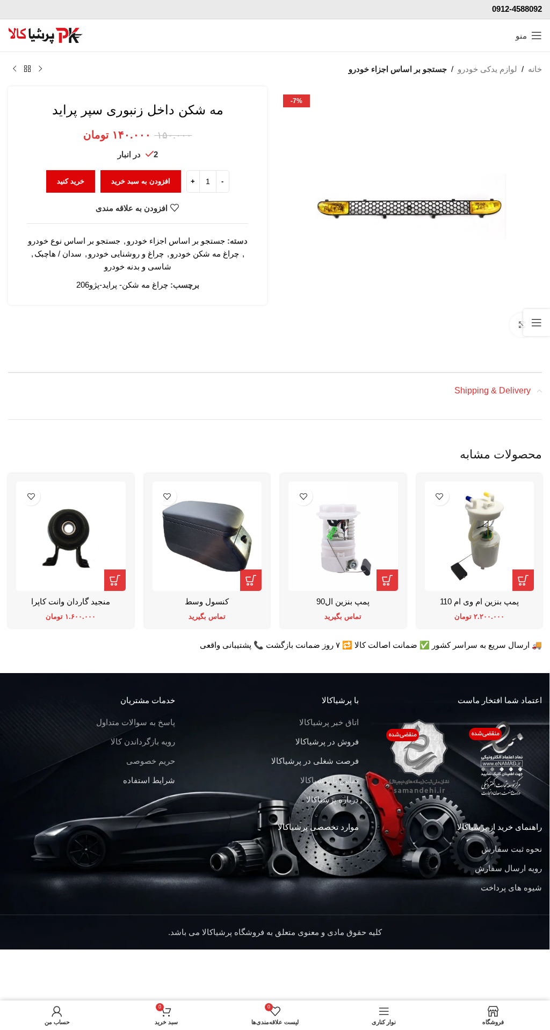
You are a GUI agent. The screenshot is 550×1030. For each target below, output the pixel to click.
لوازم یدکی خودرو (487, 69)
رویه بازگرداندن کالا (143, 741)
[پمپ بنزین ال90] (343, 536)
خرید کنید (70, 181)
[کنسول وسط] (207, 536)
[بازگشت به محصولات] (27, 69)
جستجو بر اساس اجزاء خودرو (398, 69)
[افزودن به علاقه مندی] (439, 496)
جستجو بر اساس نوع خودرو (74, 240)
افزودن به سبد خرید (140, 181)
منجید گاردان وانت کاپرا (70, 601)
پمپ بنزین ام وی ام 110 (479, 601)
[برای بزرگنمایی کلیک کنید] (522, 325)
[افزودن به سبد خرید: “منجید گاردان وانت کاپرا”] (115, 580)
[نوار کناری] (536, 322)
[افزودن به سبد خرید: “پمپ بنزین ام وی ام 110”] (523, 580)
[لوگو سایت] (45, 34)
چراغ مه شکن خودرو (204, 253)
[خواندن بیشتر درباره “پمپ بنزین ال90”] (387, 580)
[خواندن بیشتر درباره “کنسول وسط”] (251, 580)
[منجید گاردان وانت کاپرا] (71, 536)
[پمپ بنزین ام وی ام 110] (479, 536)
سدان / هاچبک (58, 253)
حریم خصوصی (150, 760)
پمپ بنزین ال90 (343, 601)
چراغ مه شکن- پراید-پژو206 (122, 284)
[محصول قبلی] (40, 69)
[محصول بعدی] (14, 69)
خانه (535, 69)
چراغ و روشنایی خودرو (126, 253)
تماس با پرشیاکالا (329, 780)
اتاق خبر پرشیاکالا (329, 722)
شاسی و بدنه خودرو (137, 266)
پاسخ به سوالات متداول (135, 722)
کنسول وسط (207, 601)
